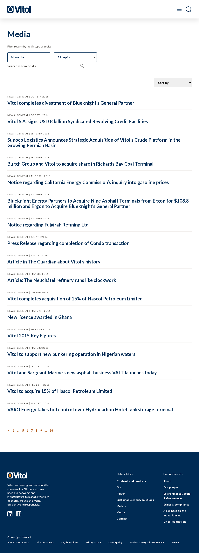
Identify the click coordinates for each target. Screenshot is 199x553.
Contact (122, 518)
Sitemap (176, 542)
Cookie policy (115, 542)
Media (121, 512)
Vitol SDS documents (18, 542)
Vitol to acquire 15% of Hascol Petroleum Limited (59, 391)
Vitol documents (45, 542)
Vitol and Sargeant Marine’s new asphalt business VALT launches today (82, 372)
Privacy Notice (93, 542)
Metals (121, 506)
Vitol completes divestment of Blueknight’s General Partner (70, 103)
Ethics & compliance (176, 504)
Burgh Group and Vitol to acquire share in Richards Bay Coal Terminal (80, 164)
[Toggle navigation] (179, 9)
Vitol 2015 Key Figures (31, 335)
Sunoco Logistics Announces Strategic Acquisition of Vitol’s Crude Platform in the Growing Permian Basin (94, 142)
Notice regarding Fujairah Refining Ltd (48, 224)
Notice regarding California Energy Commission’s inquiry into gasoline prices (88, 182)
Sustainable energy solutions (135, 499)
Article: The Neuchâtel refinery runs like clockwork (61, 280)
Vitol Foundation (174, 521)
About (167, 481)
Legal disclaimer (69, 542)
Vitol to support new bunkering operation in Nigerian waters (71, 354)
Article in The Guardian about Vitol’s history (53, 261)
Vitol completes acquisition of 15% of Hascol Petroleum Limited (75, 298)
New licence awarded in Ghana (39, 317)
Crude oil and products (131, 481)
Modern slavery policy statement (147, 542)
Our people (170, 487)
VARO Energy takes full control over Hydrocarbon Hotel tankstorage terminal (90, 409)
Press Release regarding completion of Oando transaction (68, 243)
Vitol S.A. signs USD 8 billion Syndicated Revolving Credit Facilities (77, 121)
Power (121, 493)
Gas (119, 487)
